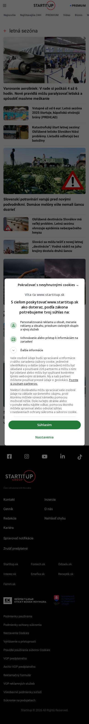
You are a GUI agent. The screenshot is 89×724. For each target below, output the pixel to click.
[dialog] (45, 362)
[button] (44, 350)
